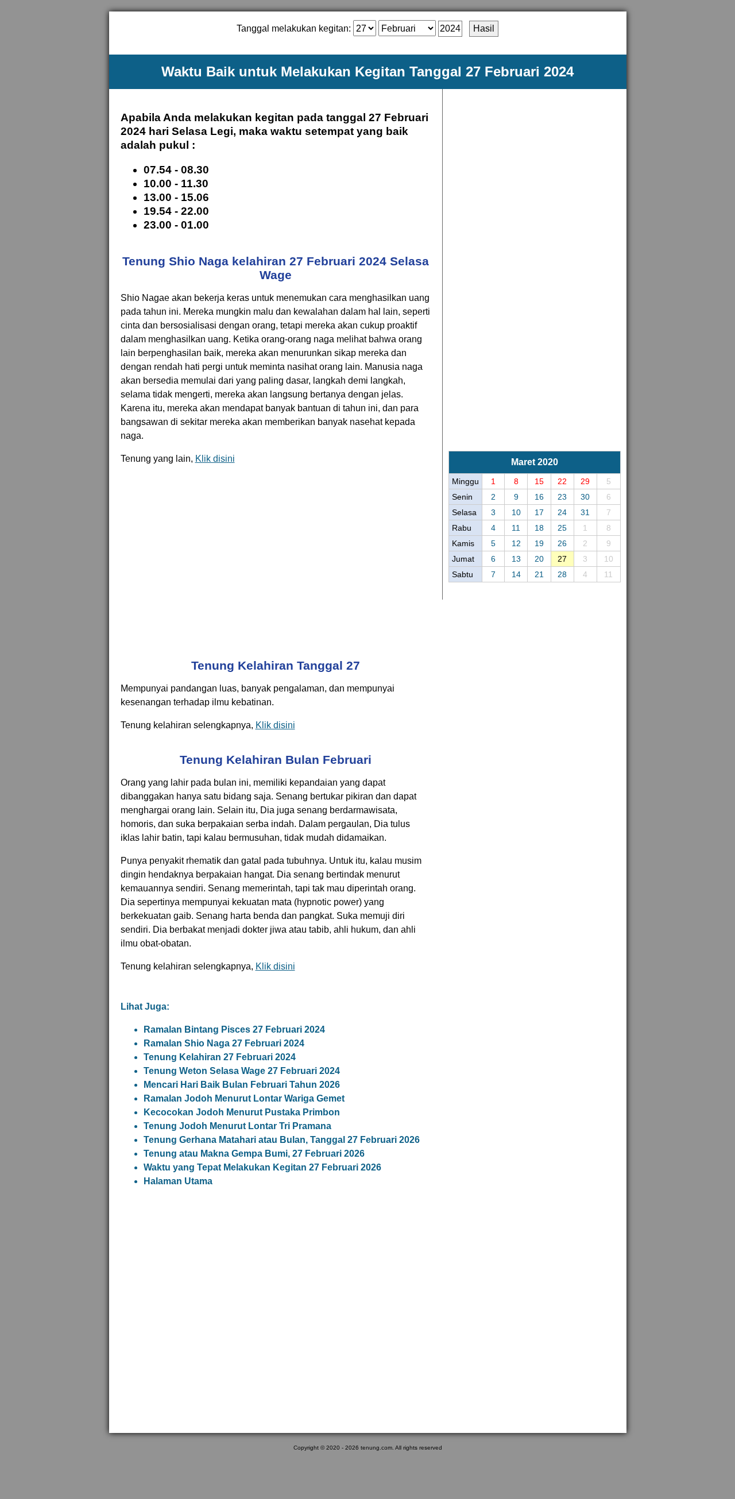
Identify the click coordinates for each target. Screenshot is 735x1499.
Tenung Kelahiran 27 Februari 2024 (220, 1057)
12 (516, 543)
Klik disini (215, 458)
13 (516, 558)
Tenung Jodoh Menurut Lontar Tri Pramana (237, 1126)
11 (516, 527)
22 (562, 481)
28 (562, 574)
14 (516, 574)
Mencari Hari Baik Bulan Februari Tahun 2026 (242, 1085)
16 (539, 496)
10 (516, 512)
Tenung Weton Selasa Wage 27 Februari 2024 (242, 1071)
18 (539, 527)
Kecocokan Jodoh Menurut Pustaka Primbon (242, 1112)
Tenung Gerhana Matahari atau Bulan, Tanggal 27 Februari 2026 (282, 1140)
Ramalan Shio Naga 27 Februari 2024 (224, 1043)
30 (585, 496)
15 (539, 481)
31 (585, 512)
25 (562, 527)
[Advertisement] (276, 561)
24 (562, 512)
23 (562, 496)
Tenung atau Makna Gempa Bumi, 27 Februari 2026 (254, 1153)
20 (539, 558)
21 (539, 574)
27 (562, 558)
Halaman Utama (178, 1181)
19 (539, 543)
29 (585, 481)
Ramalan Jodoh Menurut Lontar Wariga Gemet (244, 1098)
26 (562, 543)
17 (539, 512)
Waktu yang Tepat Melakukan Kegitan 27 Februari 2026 (262, 1167)
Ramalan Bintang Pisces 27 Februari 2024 (234, 1029)
